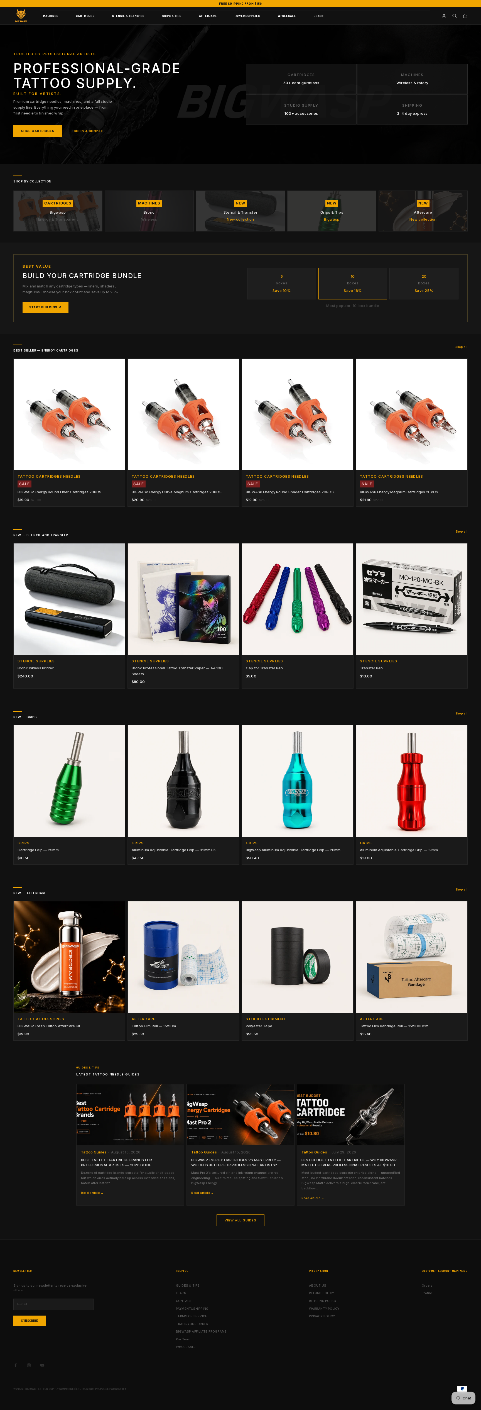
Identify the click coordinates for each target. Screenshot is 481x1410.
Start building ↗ (45, 307)
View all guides (241, 1220)
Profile (427, 1293)
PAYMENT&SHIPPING (192, 1309)
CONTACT (184, 1301)
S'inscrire (29, 1320)
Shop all (461, 346)
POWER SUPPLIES (247, 16)
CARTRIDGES (85, 16)
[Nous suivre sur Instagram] (29, 1365)
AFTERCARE (208, 16)
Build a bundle (88, 131)
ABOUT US (317, 1285)
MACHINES (50, 16)
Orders (427, 1285)
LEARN (319, 16)
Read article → (92, 1192)
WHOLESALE (287, 16)
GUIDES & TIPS (188, 1285)
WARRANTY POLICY (324, 1309)
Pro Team (183, 1339)
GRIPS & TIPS (171, 16)
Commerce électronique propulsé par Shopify (92, 1389)
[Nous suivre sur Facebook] (15, 1365)
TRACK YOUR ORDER (192, 1324)
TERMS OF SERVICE (191, 1316)
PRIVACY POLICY (322, 1316)
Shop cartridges (38, 131)
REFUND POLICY (321, 1293)
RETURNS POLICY (323, 1301)
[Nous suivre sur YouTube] (42, 1365)
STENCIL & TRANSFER (128, 16)
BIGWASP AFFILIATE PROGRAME (201, 1331)
